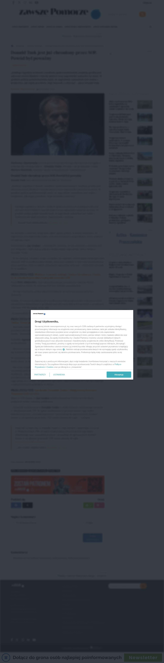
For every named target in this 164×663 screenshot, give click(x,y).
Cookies (50, 367)
